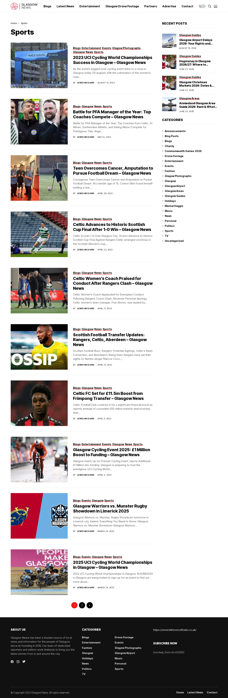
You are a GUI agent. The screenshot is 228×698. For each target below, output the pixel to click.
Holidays (170, 200)
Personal (170, 220)
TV (166, 235)
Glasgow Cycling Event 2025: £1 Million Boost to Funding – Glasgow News (111, 452)
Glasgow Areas (174, 190)
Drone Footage (174, 156)
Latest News (195, 692)
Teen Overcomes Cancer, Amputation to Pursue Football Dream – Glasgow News (113, 171)
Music (169, 210)
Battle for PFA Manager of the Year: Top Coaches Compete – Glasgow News (112, 114)
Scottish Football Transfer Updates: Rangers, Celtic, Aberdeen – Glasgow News (110, 339)
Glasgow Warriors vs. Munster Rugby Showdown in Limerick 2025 (110, 509)
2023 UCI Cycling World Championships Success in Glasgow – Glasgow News (112, 60)
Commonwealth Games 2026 (183, 151)
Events (169, 166)
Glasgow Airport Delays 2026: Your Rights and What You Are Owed (195, 43)
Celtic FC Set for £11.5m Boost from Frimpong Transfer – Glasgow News (108, 396)
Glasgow (170, 180)
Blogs (168, 141)
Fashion (170, 170)
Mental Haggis (174, 205)
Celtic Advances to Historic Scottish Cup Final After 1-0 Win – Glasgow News (112, 227)
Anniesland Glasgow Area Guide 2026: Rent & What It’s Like (197, 106)
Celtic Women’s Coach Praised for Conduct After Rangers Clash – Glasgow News (113, 283)
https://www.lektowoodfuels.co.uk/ (174, 630)
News (168, 215)
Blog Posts (172, 136)
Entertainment (174, 161)
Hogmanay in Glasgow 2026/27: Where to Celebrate (195, 64)
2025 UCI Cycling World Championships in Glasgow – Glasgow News (112, 565)
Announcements (175, 131)
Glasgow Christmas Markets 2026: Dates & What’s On (195, 85)
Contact (212, 692)
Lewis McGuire (85, 83)
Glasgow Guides (175, 195)
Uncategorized (174, 240)
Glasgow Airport (175, 185)
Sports (24, 23)
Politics (170, 225)
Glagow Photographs (178, 175)
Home (14, 23)
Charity (169, 146)
